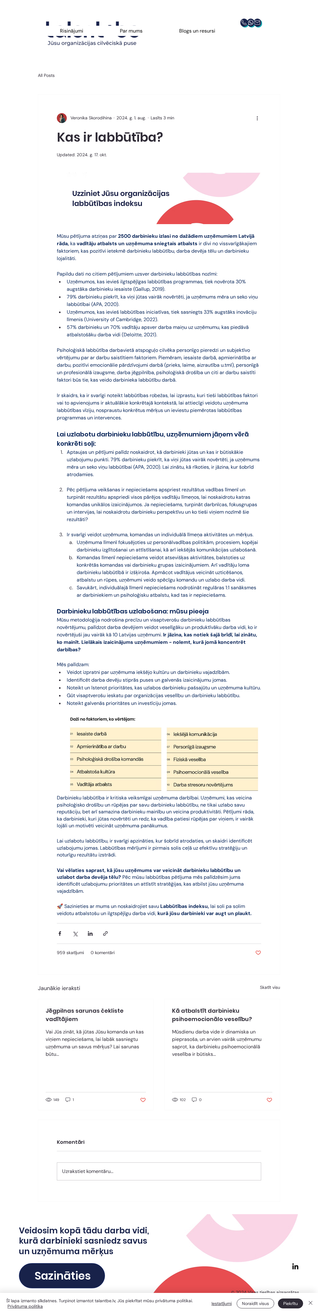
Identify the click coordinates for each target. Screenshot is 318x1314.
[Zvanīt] (244, 23)
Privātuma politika (25, 1306)
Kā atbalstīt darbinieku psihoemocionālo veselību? (212, 1015)
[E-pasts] (257, 23)
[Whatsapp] (250, 23)
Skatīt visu (270, 987)
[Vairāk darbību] (257, 118)
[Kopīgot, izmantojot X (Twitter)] (75, 933)
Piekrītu (290, 1303)
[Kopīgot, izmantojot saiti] (105, 933)
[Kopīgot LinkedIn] (90, 933)
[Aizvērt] (310, 1303)
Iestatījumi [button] (221, 1303)
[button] (72, 31)
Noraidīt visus (255, 1303)
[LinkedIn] (295, 1267)
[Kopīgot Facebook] (60, 933)
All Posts (46, 75)
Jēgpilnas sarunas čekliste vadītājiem (85, 1015)
